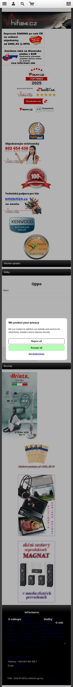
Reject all (36, 341)
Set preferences (36, 354)
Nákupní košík (31, 4)
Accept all (36, 347)
